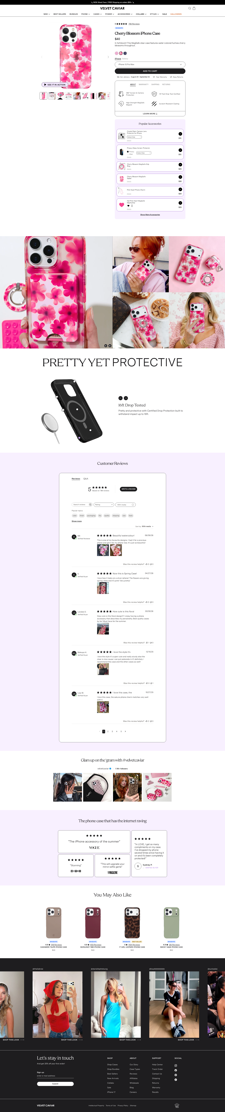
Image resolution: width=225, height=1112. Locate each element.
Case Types (135, 1069)
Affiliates (133, 1078)
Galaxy (125, 59)
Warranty (143, 84)
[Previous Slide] (41, 57)
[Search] (190, 8)
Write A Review (128, 489)
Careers (133, 1092)
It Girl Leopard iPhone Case (132, 947)
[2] (63, 410)
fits (100, 516)
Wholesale (134, 1083)
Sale (109, 1087)
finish (82, 516)
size (124, 516)
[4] (90, 430)
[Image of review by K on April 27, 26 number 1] (103, 588)
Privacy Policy (123, 1105)
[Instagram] (181, 1065)
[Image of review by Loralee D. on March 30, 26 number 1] (103, 628)
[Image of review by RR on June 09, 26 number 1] (103, 550)
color (75, 516)
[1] (77, 409)
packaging (91, 516)
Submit (55, 1084)
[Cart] (194, 8)
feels (131, 516)
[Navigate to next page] (125, 731)
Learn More (149, 114)
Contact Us (157, 1074)
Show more (77, 521)
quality (106, 516)
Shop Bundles (113, 1069)
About (133, 84)
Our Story (134, 1064)
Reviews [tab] (76, 478)
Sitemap (133, 1105)
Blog (132, 1087)
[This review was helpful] (146, 564)
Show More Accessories (150, 215)
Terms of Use (111, 1105)
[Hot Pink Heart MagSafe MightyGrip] (128, 205)
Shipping (155, 84)
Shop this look (14, 1040)
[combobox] (104, 505)
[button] (47, 14)
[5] (57, 397)
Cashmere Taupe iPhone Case (53, 947)
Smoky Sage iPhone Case (171, 947)
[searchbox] (80, 504)
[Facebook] (181, 1070)
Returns (166, 84)
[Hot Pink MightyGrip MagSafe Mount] (132, 205)
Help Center (157, 1064)
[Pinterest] (181, 1075)
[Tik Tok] (181, 1080)
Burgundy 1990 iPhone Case (92, 947)
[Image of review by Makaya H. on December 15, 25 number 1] (103, 669)
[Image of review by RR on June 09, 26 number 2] (116, 550)
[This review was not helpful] (151, 564)
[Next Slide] (108, 57)
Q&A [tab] (85, 478)
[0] (79, 438)
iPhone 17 (111, 1092)
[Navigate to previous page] (99, 731)
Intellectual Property (96, 1105)
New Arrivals (113, 1078)
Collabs (110, 1083)
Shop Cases (112, 1064)
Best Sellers (112, 1074)
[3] (74, 381)
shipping (116, 516)
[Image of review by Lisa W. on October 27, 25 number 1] (103, 707)
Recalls (155, 1092)
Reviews (133, 1074)
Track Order (157, 1069)
